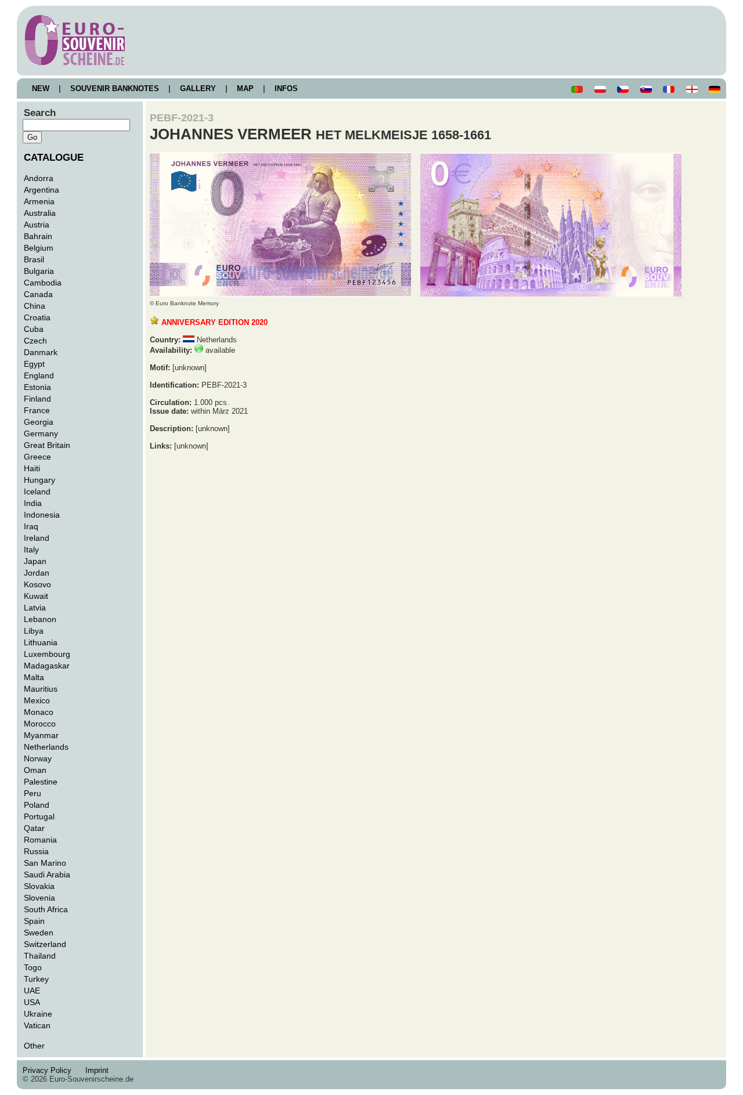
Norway (38, 758)
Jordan (36, 572)
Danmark (40, 352)
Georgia (38, 422)
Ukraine (38, 1013)
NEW (41, 88)
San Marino (45, 863)
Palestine (40, 781)
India (33, 503)
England (39, 375)
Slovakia (39, 886)
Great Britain (47, 445)
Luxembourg (47, 654)
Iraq (31, 526)
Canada (38, 294)
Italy (31, 549)
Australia (40, 213)
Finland (37, 398)
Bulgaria (39, 271)
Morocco (40, 723)
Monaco (38, 712)
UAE (32, 990)
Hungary (39, 480)
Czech (35, 340)
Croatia (37, 317)
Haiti (32, 468)
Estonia (37, 387)
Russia (36, 851)
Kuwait (36, 596)
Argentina (41, 189)
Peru (32, 793)
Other (34, 1045)
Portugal (39, 816)
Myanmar (41, 735)
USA (32, 1002)
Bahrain (38, 236)
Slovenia (39, 897)
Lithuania (40, 642)
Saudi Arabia (47, 874)
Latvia (35, 607)
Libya (34, 630)
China (34, 305)
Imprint (99, 1070)
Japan (35, 561)
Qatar (34, 828)
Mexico (37, 700)
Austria (36, 224)
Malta (34, 677)
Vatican (37, 1025)
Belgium (38, 247)
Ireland (36, 538)
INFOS (286, 88)
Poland (36, 804)
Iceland (37, 491)
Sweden (38, 932)
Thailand (40, 955)
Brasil (34, 259)
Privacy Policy (50, 1070)
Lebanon (40, 619)
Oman (35, 770)
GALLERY (198, 88)
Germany (41, 433)
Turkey (36, 979)
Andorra (38, 178)
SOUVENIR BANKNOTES (114, 88)
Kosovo (37, 584)
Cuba (34, 329)
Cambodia (43, 282)
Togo (33, 967)
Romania (40, 839)
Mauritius (40, 688)
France (37, 410)
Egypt (34, 363)
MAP (245, 88)
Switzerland (45, 944)
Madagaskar (47, 665)
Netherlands (46, 746)
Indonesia (42, 514)
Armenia (39, 201)
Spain (34, 921)
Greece (37, 456)
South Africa (46, 909)
